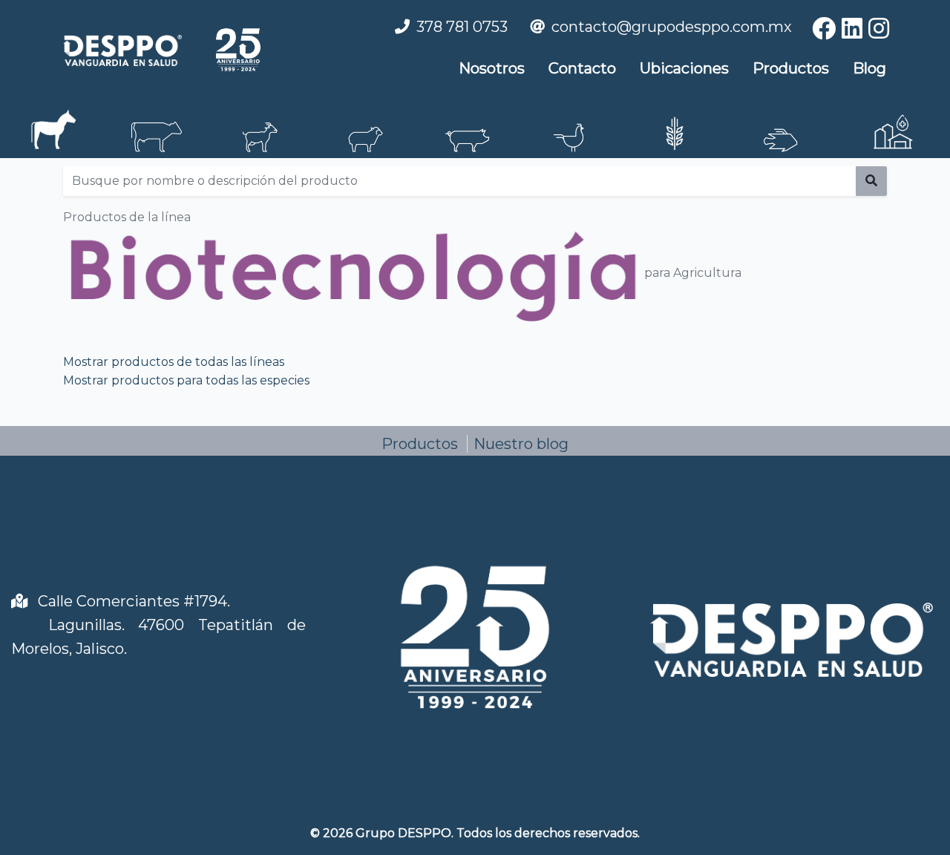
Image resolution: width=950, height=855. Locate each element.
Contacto (582, 68)
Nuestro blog (521, 444)
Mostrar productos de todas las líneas (173, 362)
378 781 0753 (462, 27)
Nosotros (492, 68)
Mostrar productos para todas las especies (186, 380)
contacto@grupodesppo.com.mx (671, 27)
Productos (791, 68)
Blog (869, 68)
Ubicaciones (684, 68)
